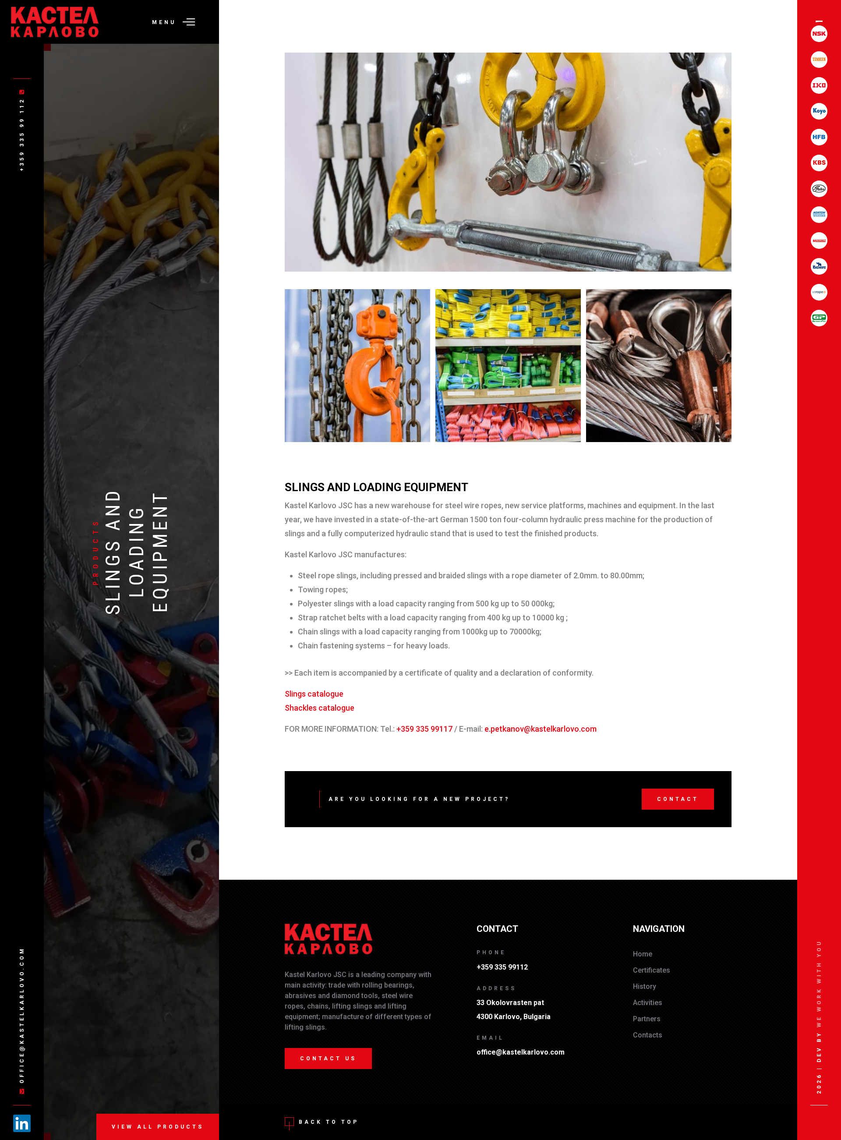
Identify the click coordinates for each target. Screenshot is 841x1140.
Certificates (651, 970)
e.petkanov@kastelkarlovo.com (540, 728)
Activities (647, 1002)
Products (96, 551)
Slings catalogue (314, 693)
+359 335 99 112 (21, 132)
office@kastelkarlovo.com (21, 1015)
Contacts (647, 1035)
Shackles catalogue (319, 707)
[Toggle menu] (188, 22)
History (644, 986)
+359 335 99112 (502, 967)
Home (642, 954)
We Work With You (819, 983)
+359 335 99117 (424, 728)
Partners (647, 1019)
